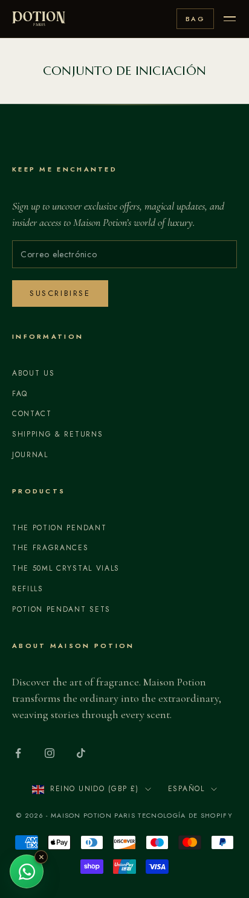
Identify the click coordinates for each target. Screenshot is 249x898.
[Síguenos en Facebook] (18, 753)
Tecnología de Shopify (185, 815)
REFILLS (28, 588)
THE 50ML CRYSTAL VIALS (66, 568)
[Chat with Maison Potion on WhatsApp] (27, 871)
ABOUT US (33, 373)
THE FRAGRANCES (50, 547)
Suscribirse (60, 293)
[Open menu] (229, 18)
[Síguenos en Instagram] (50, 753)
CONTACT (32, 413)
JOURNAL (30, 454)
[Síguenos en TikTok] (81, 753)
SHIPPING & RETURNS (57, 434)
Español (186, 788)
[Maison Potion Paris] (38, 18)
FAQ (20, 393)
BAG (195, 19)
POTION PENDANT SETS (61, 609)
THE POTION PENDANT (59, 527)
